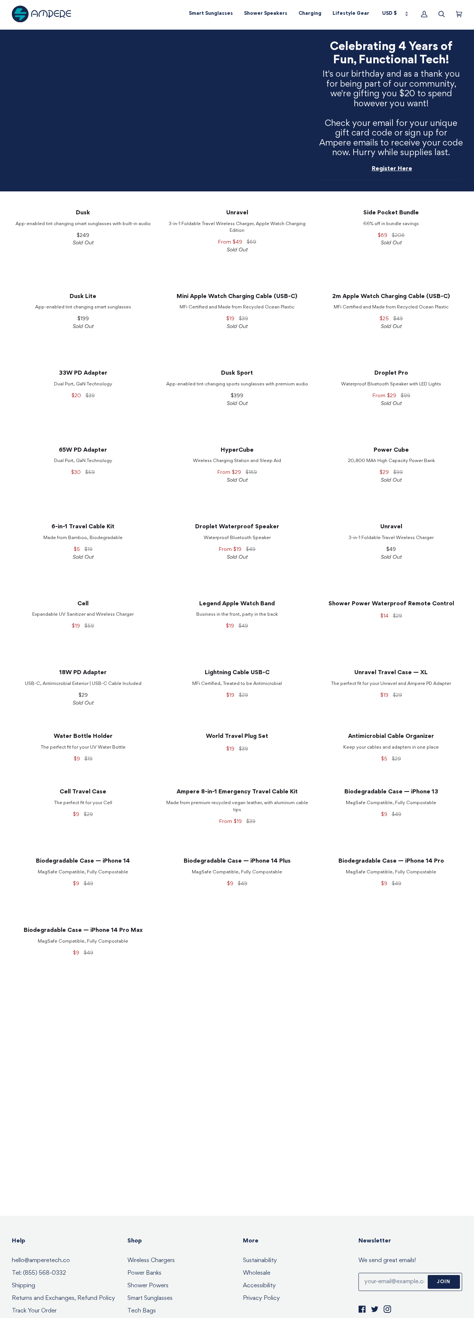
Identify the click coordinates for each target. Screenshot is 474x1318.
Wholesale (256, 1273)
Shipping (23, 1286)
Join (443, 1282)
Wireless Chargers (151, 1261)
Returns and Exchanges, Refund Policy (63, 1298)
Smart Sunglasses (150, 1298)
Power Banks (144, 1273)
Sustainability (260, 1261)
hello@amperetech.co (41, 1261)
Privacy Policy (261, 1298)
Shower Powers (147, 1286)
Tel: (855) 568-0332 (39, 1273)
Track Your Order (34, 1311)
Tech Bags (141, 1311)
